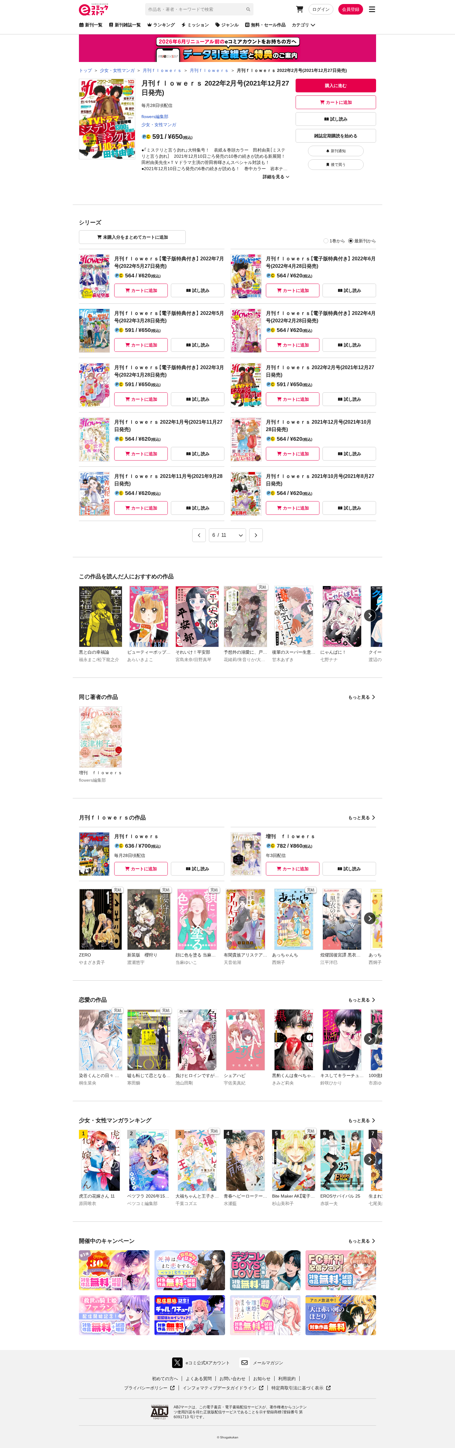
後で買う (338, 164)
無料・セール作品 (268, 24)
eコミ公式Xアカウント (202, 1364)
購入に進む (336, 85)
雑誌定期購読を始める (336, 135)
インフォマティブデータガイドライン (219, 1388)
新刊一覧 (93, 24)
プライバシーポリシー (149, 1388)
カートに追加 (339, 102)
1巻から (337, 240)
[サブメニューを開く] (372, 9)
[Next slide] (370, 615)
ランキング (164, 24)
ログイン (321, 9)
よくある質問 (199, 1378)
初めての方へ (165, 1378)
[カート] (300, 9)
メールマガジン (268, 1362)
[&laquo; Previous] (199, 535)
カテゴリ (300, 24)
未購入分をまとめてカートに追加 (135, 237)
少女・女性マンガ (158, 124)
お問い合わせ (232, 1378)
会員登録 (350, 9)
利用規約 (287, 1378)
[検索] (248, 9)
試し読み (339, 119)
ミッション (198, 24)
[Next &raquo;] (256, 535)
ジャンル (230, 24)
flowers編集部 (154, 116)
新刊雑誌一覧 (128, 24)
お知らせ (262, 1378)
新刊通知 (338, 151)
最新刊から (365, 240)
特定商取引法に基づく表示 (301, 1388)
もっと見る (359, 697)
